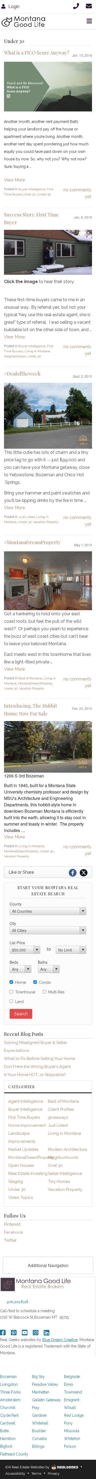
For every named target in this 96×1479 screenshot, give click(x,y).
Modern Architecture (67, 1149)
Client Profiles (61, 1109)
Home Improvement (27, 1125)
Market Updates (23, 1149)
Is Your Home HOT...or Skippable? (35, 1074)
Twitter (10, 1240)
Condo (45, 982)
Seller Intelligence (65, 1173)
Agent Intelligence (25, 1101)
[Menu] (88, 21)
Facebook (13, 1232)
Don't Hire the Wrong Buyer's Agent (37, 1066)
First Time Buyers (24, 1117)
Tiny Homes (59, 1181)
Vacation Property (45, 522)
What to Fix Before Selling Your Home (39, 1058)
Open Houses (21, 1165)
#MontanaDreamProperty (32, 542)
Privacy (53, 1474)
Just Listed (26, 517)
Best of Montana (30, 678)
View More (14, 180)
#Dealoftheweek (22, 373)
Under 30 (44, 194)
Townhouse (25, 992)
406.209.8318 (17, 1301)
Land (19, 1002)
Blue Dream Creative (60, 1340)
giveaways (58, 1117)
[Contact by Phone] (77, 6)
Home (20, 982)
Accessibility (15, 1474)
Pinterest (12, 1224)
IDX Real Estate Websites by (27, 1467)
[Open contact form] (90, 6)
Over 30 (30, 194)
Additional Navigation (48, 1265)
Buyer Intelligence (31, 189)
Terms (36, 1474)
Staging (15, 1181)
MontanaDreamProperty (35, 683)
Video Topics (20, 1197)
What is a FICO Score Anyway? (36, 52)
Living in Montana (37, 351)
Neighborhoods (15, 356)
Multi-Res (56, 992)
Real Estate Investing (27, 1173)
